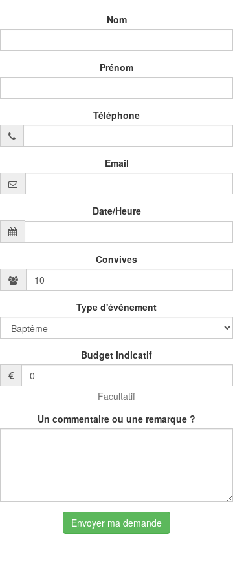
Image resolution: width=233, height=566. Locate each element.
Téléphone (116, 115)
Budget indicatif (116, 354)
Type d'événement (116, 306)
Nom (117, 19)
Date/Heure (117, 210)
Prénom (116, 67)
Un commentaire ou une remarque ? (116, 418)
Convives (116, 259)
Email (117, 162)
